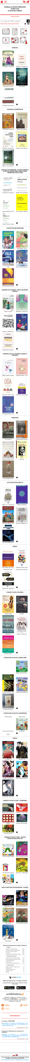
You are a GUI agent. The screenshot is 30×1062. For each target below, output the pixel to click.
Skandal (7, 971)
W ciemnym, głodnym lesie (10, 969)
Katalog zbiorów (15, 16)
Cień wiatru (8, 952)
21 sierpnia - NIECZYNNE (8, 1021)
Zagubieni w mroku (9, 970)
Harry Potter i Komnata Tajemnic (11, 951)
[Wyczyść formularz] (25, 24)
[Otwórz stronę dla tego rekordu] (8, 58)
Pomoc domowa (9, 961)
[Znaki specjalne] (28, 24)
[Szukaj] (28, 21)
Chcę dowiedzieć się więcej (7, 1059)
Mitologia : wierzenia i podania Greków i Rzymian (14, 950)
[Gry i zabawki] (24, 44)
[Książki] (6, 35)
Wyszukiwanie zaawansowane (7, 23)
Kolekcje (17, 23)
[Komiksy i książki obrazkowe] (15, 44)
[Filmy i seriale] (6, 44)
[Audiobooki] (24, 35)
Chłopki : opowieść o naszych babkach (13, 957)
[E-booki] (15, 35)
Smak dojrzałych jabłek (10, 960)
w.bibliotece (14, 998)
